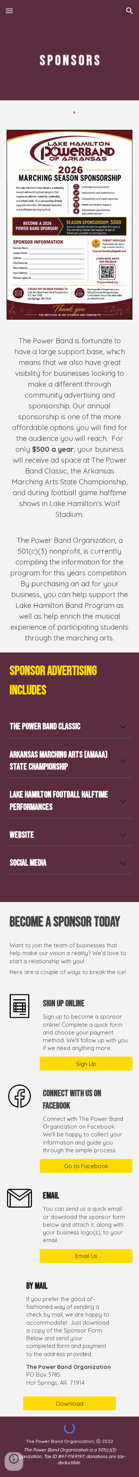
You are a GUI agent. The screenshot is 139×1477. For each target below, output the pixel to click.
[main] (70, 61)
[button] (9, 10)
